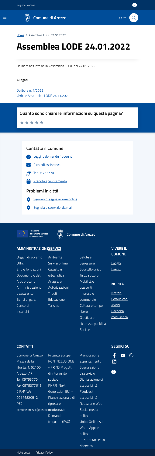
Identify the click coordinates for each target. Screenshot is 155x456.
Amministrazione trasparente (29, 290)
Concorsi (23, 305)
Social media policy (89, 412)
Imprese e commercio (88, 296)
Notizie (116, 292)
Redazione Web (91, 403)
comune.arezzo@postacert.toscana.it (41, 409)
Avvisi (115, 304)
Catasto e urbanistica (56, 272)
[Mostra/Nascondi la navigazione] (4, 17)
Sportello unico (90, 269)
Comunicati (119, 298)
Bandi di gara (26, 299)
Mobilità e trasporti (87, 284)
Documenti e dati (29, 275)
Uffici (20, 263)
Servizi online (58, 263)
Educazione (56, 299)
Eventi (116, 269)
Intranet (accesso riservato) (92, 442)
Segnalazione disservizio (89, 370)
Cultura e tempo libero (91, 308)
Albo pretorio (26, 281)
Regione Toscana (26, 5)
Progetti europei (59, 355)
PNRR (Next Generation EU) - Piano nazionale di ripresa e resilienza (61, 397)
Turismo (54, 305)
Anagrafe (55, 281)
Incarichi (23, 311)
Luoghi (116, 263)
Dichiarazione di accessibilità (91, 382)
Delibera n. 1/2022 (30, 90)
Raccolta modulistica (119, 314)
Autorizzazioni (58, 287)
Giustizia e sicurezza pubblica (93, 320)
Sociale (85, 329)
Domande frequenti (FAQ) (59, 418)
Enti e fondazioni (29, 269)
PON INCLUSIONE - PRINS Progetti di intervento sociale (61, 370)
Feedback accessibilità (88, 394)
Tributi (52, 293)
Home (20, 35)
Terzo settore (89, 275)
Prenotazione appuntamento (90, 358)
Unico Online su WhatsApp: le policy (91, 427)
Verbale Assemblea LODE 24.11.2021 (43, 95)
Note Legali (24, 452)
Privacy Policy (44, 452)
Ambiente (55, 257)
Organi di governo (29, 257)
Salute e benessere (87, 260)
